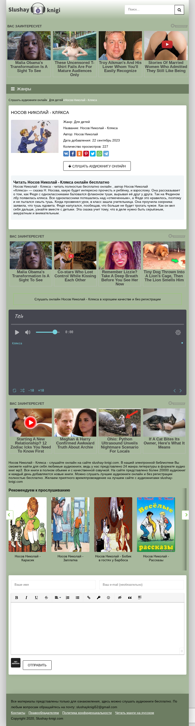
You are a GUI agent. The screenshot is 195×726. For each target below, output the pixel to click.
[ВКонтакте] (66, 153)
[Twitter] (93, 153)
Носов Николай (86, 134)
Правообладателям (44, 713)
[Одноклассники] (79, 153)
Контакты (18, 713)
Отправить (37, 665)
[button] (16, 597)
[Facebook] (73, 153)
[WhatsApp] (99, 153)
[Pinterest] (86, 153)
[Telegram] (106, 153)
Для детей (82, 122)
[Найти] (179, 10)
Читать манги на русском (134, 713)
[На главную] (35, 8)
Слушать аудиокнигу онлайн (98, 166)
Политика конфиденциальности (87, 713)
